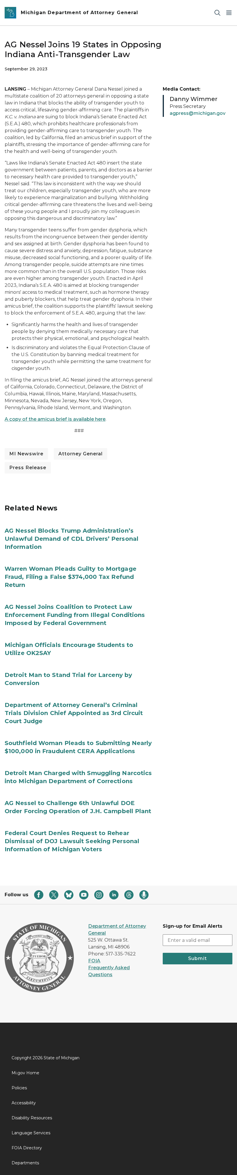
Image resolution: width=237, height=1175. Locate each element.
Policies (19, 1087)
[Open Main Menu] (228, 12)
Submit (197, 958)
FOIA (94, 960)
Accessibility (24, 1102)
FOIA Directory (27, 1147)
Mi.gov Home (25, 1072)
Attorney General (80, 453)
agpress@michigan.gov (197, 113)
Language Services (31, 1132)
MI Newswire (26, 453)
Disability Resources (32, 1117)
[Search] (217, 12)
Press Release (27, 467)
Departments (25, 1162)
